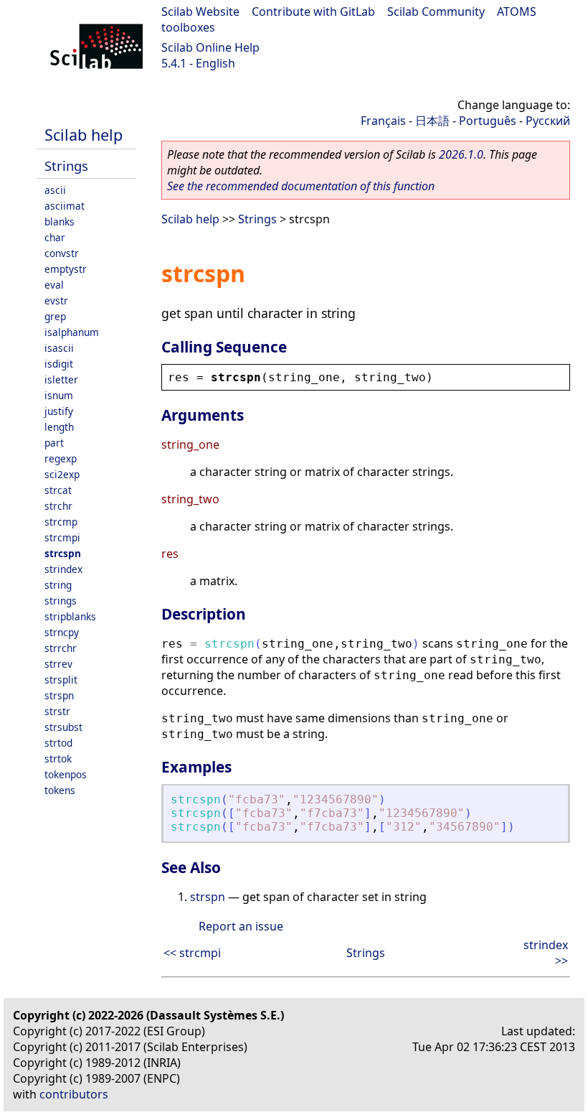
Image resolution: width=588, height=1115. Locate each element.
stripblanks (70, 616)
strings (60, 600)
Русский (548, 121)
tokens (59, 790)
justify (58, 411)
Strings (66, 165)
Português (487, 121)
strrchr (60, 648)
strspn (59, 695)
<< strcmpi (192, 953)
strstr (57, 711)
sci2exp (62, 474)
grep (55, 316)
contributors (73, 1094)
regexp (60, 458)
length (59, 427)
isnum (58, 395)
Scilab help (83, 134)
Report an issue (241, 926)
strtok (58, 758)
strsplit (60, 679)
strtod (58, 743)
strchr (58, 506)
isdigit (58, 363)
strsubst (63, 727)
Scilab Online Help (210, 47)
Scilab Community (436, 11)
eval (54, 284)
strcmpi (62, 537)
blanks (59, 221)
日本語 (432, 121)
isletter (61, 379)
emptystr (65, 269)
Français (383, 121)
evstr (56, 300)
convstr (61, 253)
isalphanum (71, 332)
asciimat (64, 206)
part (54, 442)
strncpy (61, 632)
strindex (63, 569)
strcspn (62, 553)
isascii (59, 348)
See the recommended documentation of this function (301, 186)
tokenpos (65, 774)
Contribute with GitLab (313, 11)
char (54, 237)
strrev (58, 664)
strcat (58, 490)
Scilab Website (200, 11)
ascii (55, 190)
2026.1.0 (461, 154)
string (58, 585)
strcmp (60, 521)
